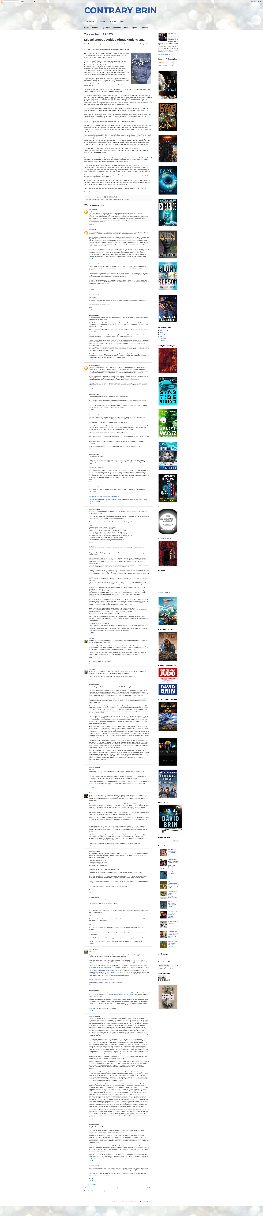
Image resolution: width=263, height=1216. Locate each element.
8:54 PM (91, 663)
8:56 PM (91, 679)
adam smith (92, 199)
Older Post (149, 1188)
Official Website (164, 330)
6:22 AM (91, 1181)
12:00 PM (91, 409)
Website (95, 28)
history (102, 199)
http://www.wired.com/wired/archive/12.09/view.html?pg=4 (105, 496)
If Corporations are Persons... (173, 922)
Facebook (117, 28)
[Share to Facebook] (114, 197)
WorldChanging (129, 962)
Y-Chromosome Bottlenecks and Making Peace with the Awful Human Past (173, 885)
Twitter (126, 28)
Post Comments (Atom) (98, 1191)
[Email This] (108, 197)
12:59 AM (91, 224)
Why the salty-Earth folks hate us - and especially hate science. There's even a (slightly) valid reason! (169, 864)
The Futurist (128, 237)
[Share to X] (112, 197)
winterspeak (92, 365)
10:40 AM (91, 289)
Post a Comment (91, 1184)
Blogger (149, 1202)
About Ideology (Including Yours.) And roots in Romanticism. (173, 944)
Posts (162, 62)
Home (86, 28)
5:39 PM (91, 503)
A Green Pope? (93, 979)
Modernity (120, 199)
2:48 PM (91, 449)
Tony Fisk (91, 949)
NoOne (91, 229)
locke (110, 199)
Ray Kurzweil (136, 237)
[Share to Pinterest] (116, 197)
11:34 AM (91, 389)
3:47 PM (91, 481)
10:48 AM (91, 310)
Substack (144, 28)
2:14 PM (91, 761)
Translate (172, 968)
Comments (164, 65)
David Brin (92, 793)
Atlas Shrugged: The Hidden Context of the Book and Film (172, 904)
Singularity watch (119, 237)
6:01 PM (91, 892)
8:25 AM (91, 1119)
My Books (106, 28)
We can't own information (172, 872)
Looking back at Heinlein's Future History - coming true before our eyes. (173, 934)
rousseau (126, 199)
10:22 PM (91, 633)
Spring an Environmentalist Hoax (102, 982)
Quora (134, 28)
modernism (115, 199)
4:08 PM (91, 846)
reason (91, 209)
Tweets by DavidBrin (164, 592)
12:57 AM (91, 787)
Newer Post (88, 1188)
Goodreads (163, 338)
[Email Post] (105, 197)
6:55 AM (91, 1010)
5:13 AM (91, 258)
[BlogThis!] (110, 197)
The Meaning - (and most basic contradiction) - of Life (173, 852)
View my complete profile (165, 54)
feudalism (97, 199)
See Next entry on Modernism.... (94, 192)
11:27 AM (91, 359)
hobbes (106, 199)
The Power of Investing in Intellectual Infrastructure (105, 970)
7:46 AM (91, 1160)
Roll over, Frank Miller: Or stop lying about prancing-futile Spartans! (172, 914)
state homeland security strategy (124, 994)
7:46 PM (91, 985)
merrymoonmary (134, 1202)
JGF (90, 638)
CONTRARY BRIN (120, 10)
